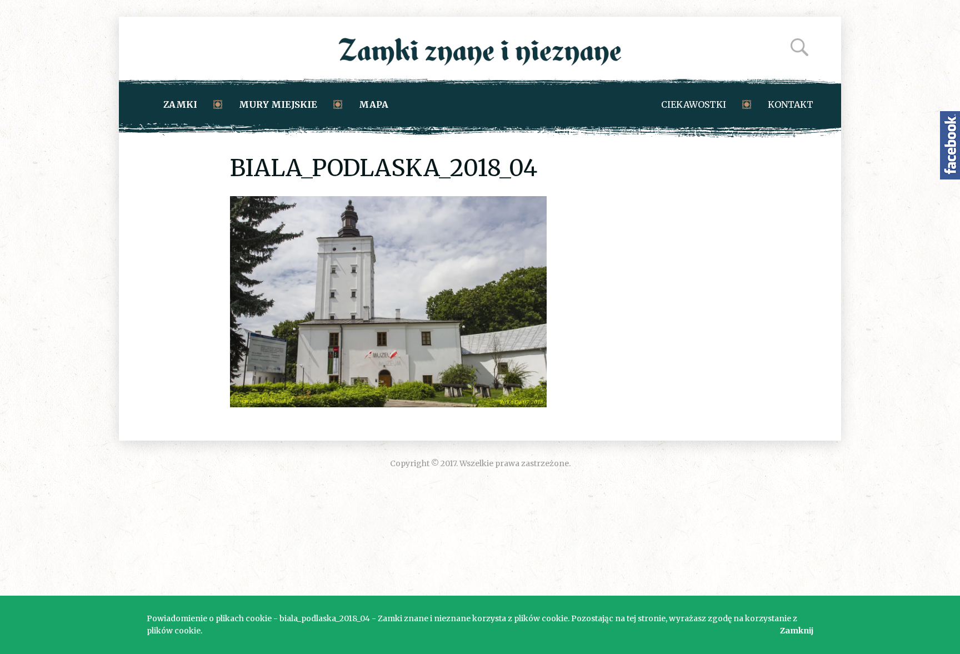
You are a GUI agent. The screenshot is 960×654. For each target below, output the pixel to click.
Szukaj (799, 47)
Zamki (180, 104)
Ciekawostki (693, 104)
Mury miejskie (278, 104)
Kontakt (790, 104)
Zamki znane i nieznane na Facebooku (950, 145)
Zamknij (796, 631)
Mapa (373, 104)
